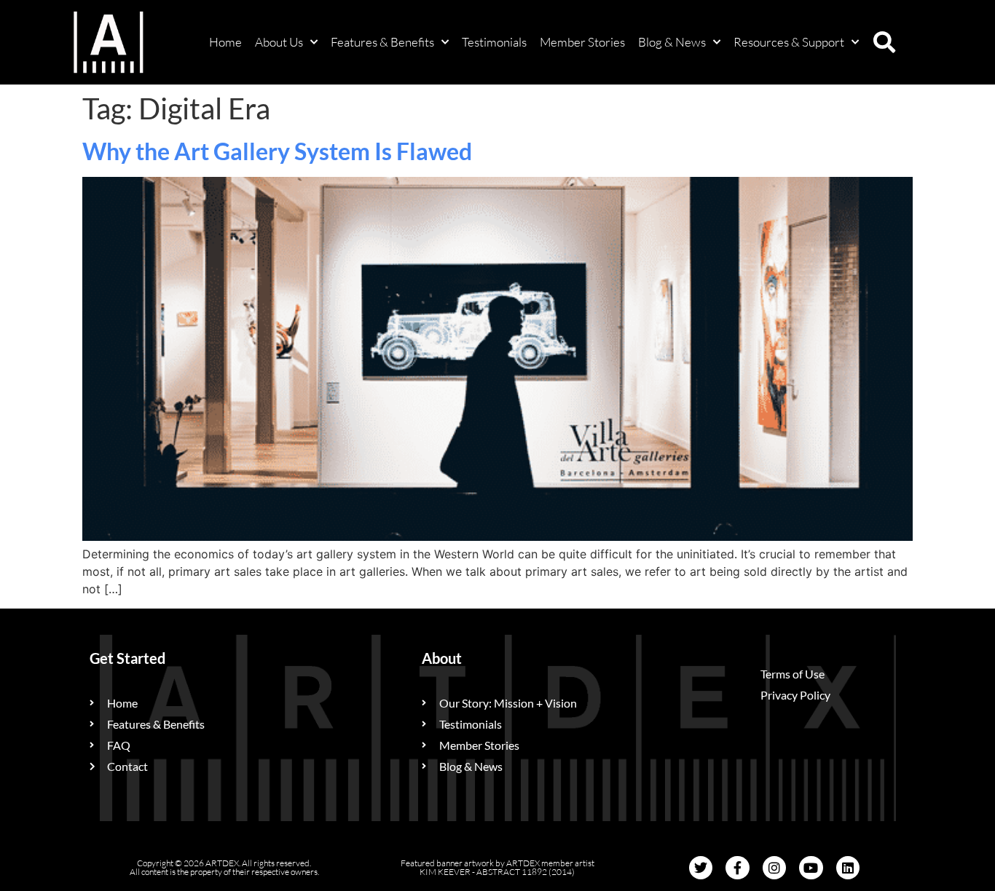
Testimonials (494, 42)
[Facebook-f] (737, 867)
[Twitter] (700, 867)
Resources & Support (789, 42)
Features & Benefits (382, 42)
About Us (279, 42)
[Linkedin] (848, 867)
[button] (884, 42)
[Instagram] (774, 867)
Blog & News (672, 42)
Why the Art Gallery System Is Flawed (277, 151)
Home (225, 42)
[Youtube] (810, 867)
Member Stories (582, 42)
